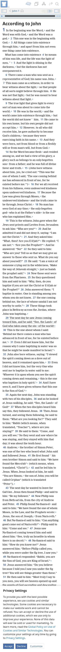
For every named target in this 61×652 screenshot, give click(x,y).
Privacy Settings (15, 638)
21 (25, 237)
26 (22, 289)
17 (39, 192)
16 (32, 184)
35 (7, 394)
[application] (30, 16)
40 (4, 447)
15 (26, 168)
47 (31, 528)
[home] (5, 4)
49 (4, 556)
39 (16, 431)
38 (41, 411)
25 (29, 277)
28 (27, 305)
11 (42, 119)
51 (4, 577)
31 (12, 342)
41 (29, 455)
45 (18, 504)
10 (15, 111)
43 (7, 488)
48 (30, 540)
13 (41, 139)
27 (34, 297)
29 (7, 318)
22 (25, 249)
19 (7, 220)
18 (37, 204)
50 (4, 565)
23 (26, 261)
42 (32, 467)
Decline (21, 646)
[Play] (2, 16)
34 (40, 382)
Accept (9, 646)
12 (21, 127)
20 (40, 228)
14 (7, 152)
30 (4, 330)
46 (4, 520)
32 (4, 354)
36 (35, 399)
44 (33, 496)
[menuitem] (5, 4)
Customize (36, 646)
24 (28, 273)
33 (49, 362)
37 (12, 407)
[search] (57, 4)
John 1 (15, 11)
